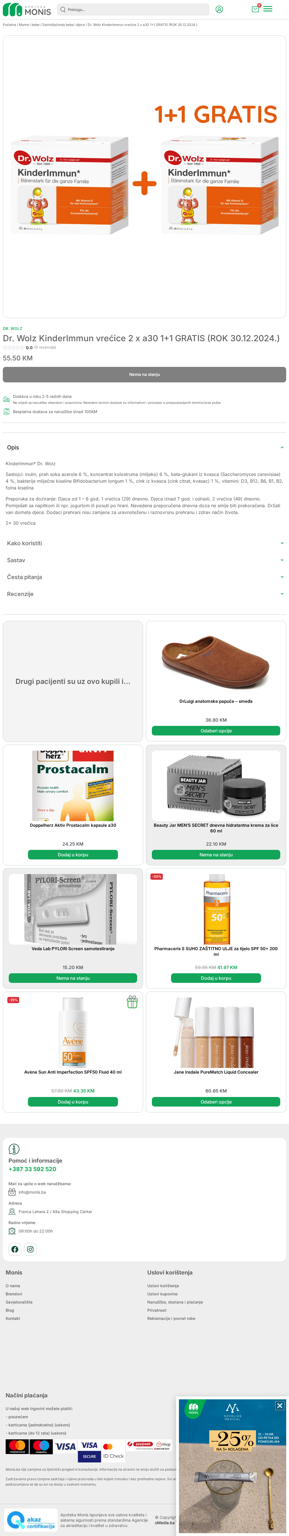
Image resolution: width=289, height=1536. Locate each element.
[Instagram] (30, 1249)
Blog (10, 1310)
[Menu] (267, 9)
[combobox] (133, 9)
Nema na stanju (216, 854)
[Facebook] (14, 1249)
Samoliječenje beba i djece (63, 25)
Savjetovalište (19, 1302)
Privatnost (157, 1310)
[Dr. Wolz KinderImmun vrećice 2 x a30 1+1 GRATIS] (144, 176)
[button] (279, 1405)
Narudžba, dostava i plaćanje (175, 1302)
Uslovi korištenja (163, 1285)
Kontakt (13, 1318)
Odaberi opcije (216, 730)
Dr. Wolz (12, 328)
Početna (9, 25)
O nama (13, 1285)
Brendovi (14, 1293)
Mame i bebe (29, 25)
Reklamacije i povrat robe (171, 1318)
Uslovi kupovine (162, 1293)
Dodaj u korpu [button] (73, 854)
